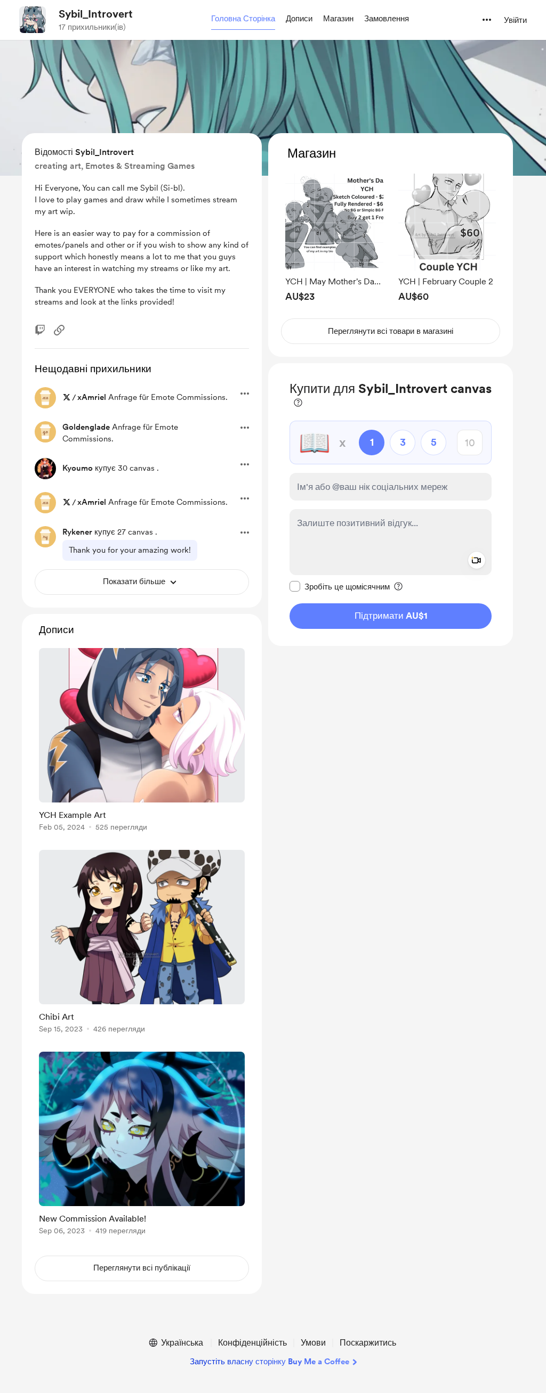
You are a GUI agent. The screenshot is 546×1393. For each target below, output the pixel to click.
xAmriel (91, 397)
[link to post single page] (142, 741)
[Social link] (59, 330)
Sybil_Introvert (96, 13)
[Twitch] (40, 330)
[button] (243, 19)
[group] (334, 237)
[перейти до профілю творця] (32, 19)
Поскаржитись (368, 1343)
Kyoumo (77, 468)
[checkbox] (340, 586)
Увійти (515, 20)
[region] (390, 245)
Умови (313, 1343)
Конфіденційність (252, 1343)
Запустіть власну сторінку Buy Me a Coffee (269, 1361)
